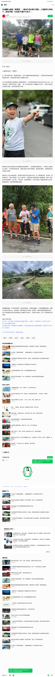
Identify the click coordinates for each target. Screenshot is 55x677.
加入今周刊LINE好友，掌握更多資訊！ (13, 332)
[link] (10, 675)
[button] (5, 675)
